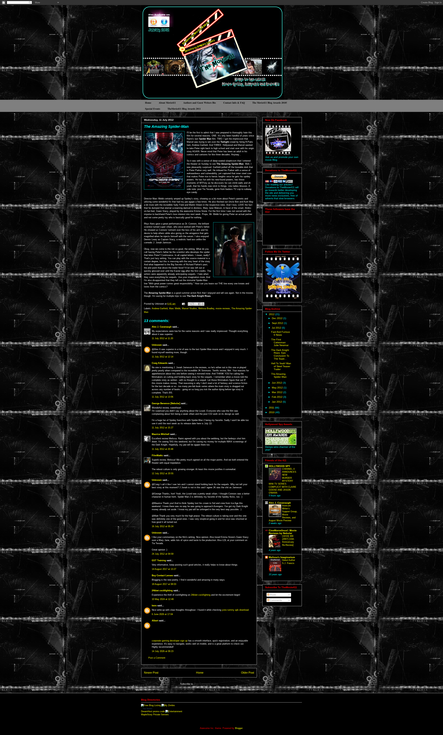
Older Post (247, 672)
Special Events (152, 109)
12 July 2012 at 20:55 (162, 473)
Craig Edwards (160, 363)
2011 (272, 407)
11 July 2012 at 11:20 (162, 338)
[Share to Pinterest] (202, 304)
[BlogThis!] (193, 304)
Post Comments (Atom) (206, 684)
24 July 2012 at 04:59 (162, 554)
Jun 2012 (277, 382)
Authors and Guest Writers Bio (199, 102)
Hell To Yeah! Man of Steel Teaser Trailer (281, 366)
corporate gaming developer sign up (169, 640)
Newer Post (151, 672)
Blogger (238, 728)
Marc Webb (174, 308)
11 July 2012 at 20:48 (162, 449)
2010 (272, 412)
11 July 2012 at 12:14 (162, 356)
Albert (155, 620)
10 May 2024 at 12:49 (163, 599)
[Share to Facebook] (199, 304)
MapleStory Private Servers (155, 714)
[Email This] (189, 304)
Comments (275, 600)
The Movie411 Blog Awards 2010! (269, 102)
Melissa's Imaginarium (282, 557)
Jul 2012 (277, 327)
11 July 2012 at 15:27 (162, 427)
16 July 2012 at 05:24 (162, 526)
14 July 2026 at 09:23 (162, 651)
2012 (272, 314)
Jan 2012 (277, 401)
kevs (154, 605)
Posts (272, 594)
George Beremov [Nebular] (166, 403)
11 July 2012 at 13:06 (162, 397)
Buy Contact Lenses (162, 575)
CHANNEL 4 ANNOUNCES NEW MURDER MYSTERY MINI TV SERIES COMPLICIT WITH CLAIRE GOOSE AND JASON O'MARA (282, 481)
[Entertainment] (173, 711)
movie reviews (223, 308)
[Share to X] (196, 304)
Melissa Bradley (206, 308)
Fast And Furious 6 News (280, 333)
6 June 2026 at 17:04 (162, 614)
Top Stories (147, 709)
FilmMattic (157, 455)
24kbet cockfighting (162, 590)
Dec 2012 (277, 318)
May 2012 (277, 387)
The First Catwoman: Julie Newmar (280, 342)
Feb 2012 (277, 397)
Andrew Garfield (160, 308)
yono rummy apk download (235, 610)
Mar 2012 (277, 392)
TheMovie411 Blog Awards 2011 (184, 109)
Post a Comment (156, 657)
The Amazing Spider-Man (166, 126)
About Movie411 (167, 102)
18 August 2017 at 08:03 (164, 584)
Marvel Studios (189, 308)
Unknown (157, 345)
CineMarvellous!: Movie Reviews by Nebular (283, 532)
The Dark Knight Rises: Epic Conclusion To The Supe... (280, 354)
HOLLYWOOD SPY (279, 466)
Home (148, 102)
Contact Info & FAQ (234, 102)
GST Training (159, 560)
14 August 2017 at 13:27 (164, 569)
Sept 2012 (278, 323)
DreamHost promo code (153, 711)
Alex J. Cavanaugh (162, 326)
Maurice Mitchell (160, 434)
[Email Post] (183, 303)
